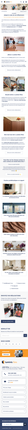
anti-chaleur (5, 101)
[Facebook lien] (2, 344)
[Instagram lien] (13, 344)
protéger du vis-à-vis (11, 26)
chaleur (20, 26)
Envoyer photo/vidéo (8, 321)
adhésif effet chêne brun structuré (11, 142)
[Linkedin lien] (9, 344)
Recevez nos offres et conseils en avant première (12, 331)
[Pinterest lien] (16, 344)
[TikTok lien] (19, 344)
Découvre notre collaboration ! (14, 70)
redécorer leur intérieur (21, 25)
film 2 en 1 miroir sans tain (20, 100)
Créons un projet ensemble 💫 (14, 174)
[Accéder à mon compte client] (23, 2)
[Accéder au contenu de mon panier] (26, 2)
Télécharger (6, 354)
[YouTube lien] (6, 344)
